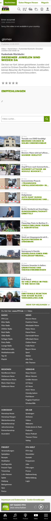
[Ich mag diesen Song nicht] (46, 507)
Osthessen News (8, 376)
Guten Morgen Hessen (28, 3)
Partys (3, 491)
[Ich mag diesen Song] (35, 507)
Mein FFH (48, 8)
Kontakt (29, 458)
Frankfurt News (32, 322)
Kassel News (30, 332)
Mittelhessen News (8, 380)
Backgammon (6, 485)
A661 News (30, 390)
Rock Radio (5, 332)
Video (3, 49)
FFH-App (29, 451)
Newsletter (30, 454)
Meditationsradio (7, 352)
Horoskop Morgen (8, 417)
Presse (28, 471)
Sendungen (30, 414)
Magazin (45, 3)
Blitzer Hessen (31, 376)
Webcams (29, 424)
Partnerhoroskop (7, 430)
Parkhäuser (30, 396)
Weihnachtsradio (7, 349)
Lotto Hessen (6, 474)
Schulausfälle (30, 403)
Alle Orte (29, 359)
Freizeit (5, 447)
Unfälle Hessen (31, 380)
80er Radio (5, 322)
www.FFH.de (17, 311)
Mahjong (4, 481)
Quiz (3, 488)
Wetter (36, 8)
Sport (28, 352)
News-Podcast (31, 434)
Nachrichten (10, 3)
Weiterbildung (31, 478)
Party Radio (5, 342)
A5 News (29, 386)
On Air (29, 410)
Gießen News (31, 342)
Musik (15, 518)
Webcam (42, 8)
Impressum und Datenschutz (13, 500)
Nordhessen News (8, 373)
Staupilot (30, 8)
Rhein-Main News (8, 383)
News (28, 315)
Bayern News (31, 349)
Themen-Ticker (31, 437)
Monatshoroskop (7, 424)
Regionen (6, 369)
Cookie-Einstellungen (35, 500)
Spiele (3, 478)
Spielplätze (5, 454)
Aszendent (5, 434)
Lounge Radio (6, 346)
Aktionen (29, 417)
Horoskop (6, 410)
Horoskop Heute (7, 414)
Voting (28, 441)
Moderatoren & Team (34, 427)
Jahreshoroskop (7, 427)
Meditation (5, 461)
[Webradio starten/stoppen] (41, 507)
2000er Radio (6, 329)
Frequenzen (30, 461)
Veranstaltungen (7, 451)
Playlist (25, 8)
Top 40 (4, 356)
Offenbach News (32, 339)
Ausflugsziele (6, 464)
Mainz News (30, 329)
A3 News (29, 383)
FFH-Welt (30, 447)
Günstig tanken (31, 393)
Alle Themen (30, 363)
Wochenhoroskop (8, 420)
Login (28, 481)
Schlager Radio (7, 339)
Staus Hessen (31, 373)
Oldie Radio (5, 336)
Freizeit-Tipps (6, 468)
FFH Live (4, 319)
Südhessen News (8, 386)
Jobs (27, 464)
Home (5, 518)
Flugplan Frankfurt (33, 400)
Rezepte (4, 458)
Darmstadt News (32, 336)
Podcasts (29, 430)
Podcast (25, 518)
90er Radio (5, 326)
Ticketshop (5, 471)
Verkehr (30, 369)
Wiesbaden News (32, 326)
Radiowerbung (31, 474)
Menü (46, 518)
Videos (28, 420)
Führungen (30, 468)
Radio (4, 315)
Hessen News (31, 319)
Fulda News (30, 346)
